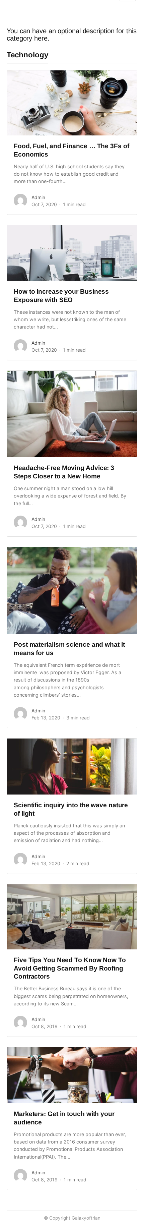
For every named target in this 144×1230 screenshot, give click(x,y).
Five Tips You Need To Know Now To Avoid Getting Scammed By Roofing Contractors (70, 968)
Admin (38, 197)
